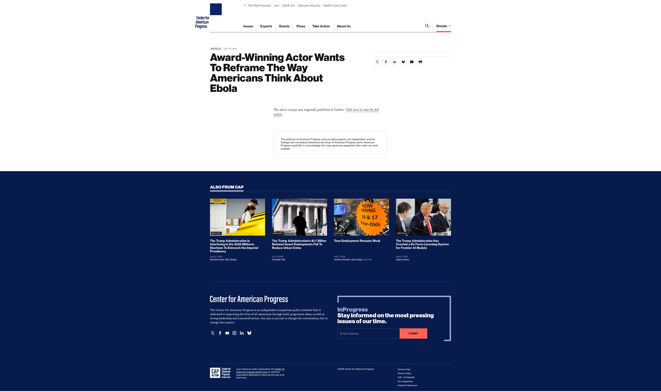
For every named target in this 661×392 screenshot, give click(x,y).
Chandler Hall (278, 259)
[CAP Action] (221, 373)
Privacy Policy (404, 373)
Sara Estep (356, 259)
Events (284, 26)
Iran (276, 5)
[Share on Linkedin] (394, 61)
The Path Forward (259, 5)
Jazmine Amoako (342, 259)
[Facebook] (220, 333)
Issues (248, 26)
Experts (266, 26)
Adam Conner (402, 259)
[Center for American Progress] (216, 16)
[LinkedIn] (241, 333)
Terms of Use (404, 369)
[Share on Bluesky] (403, 61)
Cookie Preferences (407, 385)
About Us (344, 26)
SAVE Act (288, 5)
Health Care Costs (335, 5)
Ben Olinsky (231, 259)
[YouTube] (227, 333)
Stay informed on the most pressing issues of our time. (385, 315)
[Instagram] (234, 333)
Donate (442, 26)
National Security (309, 5)
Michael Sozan (217, 259)
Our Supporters (405, 381)
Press (301, 26)
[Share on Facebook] (385, 61)
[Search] (427, 28)
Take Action (321, 26)
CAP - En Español (406, 377)
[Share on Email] (411, 61)
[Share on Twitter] (377, 61)
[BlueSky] (249, 333)
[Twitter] (213, 333)
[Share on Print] (420, 61)
